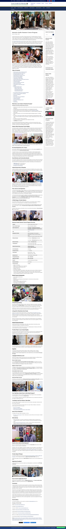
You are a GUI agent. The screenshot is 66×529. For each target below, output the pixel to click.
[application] (50, 113)
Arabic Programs (32, 7)
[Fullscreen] (53, 115)
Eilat (16, 419)
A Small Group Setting (17, 81)
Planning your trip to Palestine (18, 408)
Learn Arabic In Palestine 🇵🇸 (19, 3)
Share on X (21, 522)
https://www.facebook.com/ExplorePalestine (26, 516)
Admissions (50, 3)
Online (44, 7)
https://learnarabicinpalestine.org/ (20, 504)
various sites (19, 115)
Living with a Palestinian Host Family (19, 82)
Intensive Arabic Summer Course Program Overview (21, 79)
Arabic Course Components (18, 80)
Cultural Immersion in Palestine (18, 76)
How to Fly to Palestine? (17, 94)
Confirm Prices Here (31, 229)
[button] (61, 527)
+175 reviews (15, 164)
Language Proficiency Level (17, 86)
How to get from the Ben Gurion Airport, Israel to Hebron (22, 409)
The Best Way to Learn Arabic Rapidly (19, 84)
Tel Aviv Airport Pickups (17, 97)
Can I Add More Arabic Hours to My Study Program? (21, 92)
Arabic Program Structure (17, 83)
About (15, 7)
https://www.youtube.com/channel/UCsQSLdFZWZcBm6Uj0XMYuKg (29, 514)
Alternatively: (15, 95)
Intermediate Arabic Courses (19, 89)
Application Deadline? (17, 98)
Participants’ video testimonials (18, 165)
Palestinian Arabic (33, 3)
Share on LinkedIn (33, 522)
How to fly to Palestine (17, 407)
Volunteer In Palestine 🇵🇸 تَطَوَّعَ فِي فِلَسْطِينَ (49, 527)
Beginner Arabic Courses (18, 88)
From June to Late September (18, 77)
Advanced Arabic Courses (18, 90)
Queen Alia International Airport (20, 422)
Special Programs (38, 7)
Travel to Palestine (20, 7)
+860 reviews (16, 163)
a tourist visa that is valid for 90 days (31, 449)
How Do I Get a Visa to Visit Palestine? (19, 96)
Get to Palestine (38, 3)
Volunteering (48, 7)
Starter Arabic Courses (18, 87)
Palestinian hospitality (35, 110)
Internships (12, 9)
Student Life (26, 7)
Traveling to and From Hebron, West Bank (20, 93)
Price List (46, 3)
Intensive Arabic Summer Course (18, 41)
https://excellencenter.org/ (20, 506)
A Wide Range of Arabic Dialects (18, 78)
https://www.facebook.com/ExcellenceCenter (23, 511)
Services (43, 3)
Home (12, 7)
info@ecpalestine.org (32, 501)
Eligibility (15, 85)
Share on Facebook (27, 522)
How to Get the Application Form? (18, 99)
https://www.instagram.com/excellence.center (22, 509)
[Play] (46, 115)
